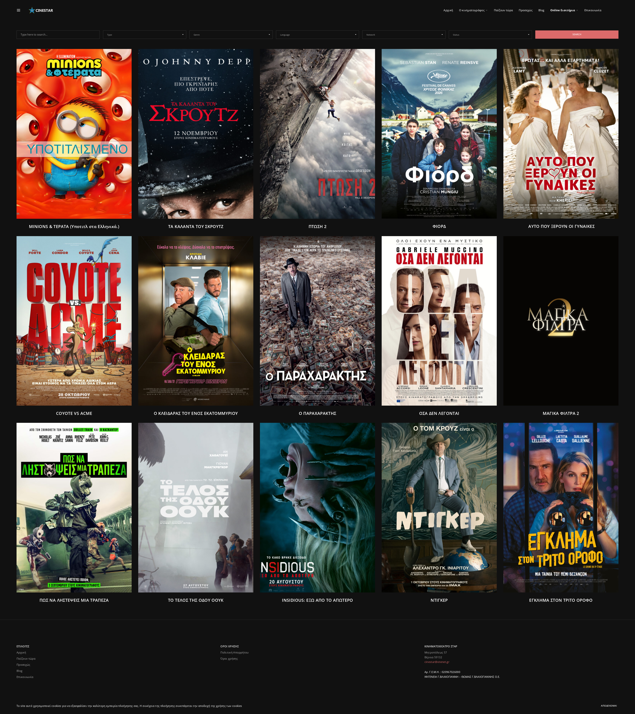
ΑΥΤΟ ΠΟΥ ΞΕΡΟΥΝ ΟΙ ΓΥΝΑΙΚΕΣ (561, 226)
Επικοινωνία (592, 10)
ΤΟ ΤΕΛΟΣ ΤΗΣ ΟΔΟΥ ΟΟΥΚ (196, 600)
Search (576, 34)
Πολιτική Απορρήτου (234, 652)
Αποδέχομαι (609, 705)
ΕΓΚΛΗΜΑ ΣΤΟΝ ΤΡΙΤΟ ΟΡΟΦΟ (561, 600)
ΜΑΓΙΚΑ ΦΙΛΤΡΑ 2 (561, 413)
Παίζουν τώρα (503, 10)
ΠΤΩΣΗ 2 (317, 226)
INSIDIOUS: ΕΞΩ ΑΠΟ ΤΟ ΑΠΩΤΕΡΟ (317, 600)
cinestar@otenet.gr (436, 662)
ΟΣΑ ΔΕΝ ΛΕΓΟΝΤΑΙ (439, 413)
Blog (541, 10)
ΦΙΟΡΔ (439, 226)
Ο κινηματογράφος (472, 10)
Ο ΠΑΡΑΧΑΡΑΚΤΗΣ (317, 413)
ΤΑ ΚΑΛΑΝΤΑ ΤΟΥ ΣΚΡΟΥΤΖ (195, 226)
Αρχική (448, 10)
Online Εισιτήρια (562, 10)
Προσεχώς (525, 10)
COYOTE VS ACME (74, 413)
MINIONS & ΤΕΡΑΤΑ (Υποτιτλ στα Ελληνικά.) (74, 226)
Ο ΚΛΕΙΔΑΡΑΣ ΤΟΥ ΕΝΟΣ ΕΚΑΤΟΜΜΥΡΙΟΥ (196, 413)
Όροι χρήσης (229, 658)
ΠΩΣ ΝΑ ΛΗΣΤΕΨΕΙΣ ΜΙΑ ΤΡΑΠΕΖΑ (74, 600)
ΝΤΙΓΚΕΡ (439, 600)
